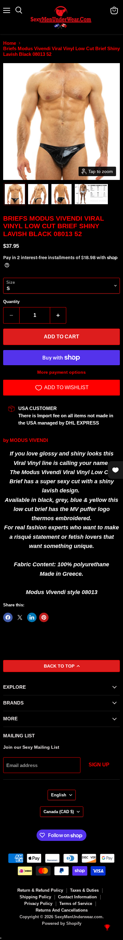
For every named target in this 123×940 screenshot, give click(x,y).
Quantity (11, 301)
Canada (59, 811)
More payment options (61, 372)
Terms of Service (75, 903)
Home (9, 43)
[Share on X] (20, 617)
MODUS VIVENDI (29, 440)
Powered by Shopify (61, 923)
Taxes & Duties (84, 890)
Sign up (99, 764)
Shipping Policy (35, 897)
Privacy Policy (38, 903)
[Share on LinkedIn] (32, 617)
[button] (15, 194)
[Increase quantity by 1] (58, 315)
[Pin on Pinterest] (44, 617)
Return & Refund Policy (40, 890)
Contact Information (77, 897)
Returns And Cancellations (62, 910)
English (58, 795)
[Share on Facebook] (8, 617)
